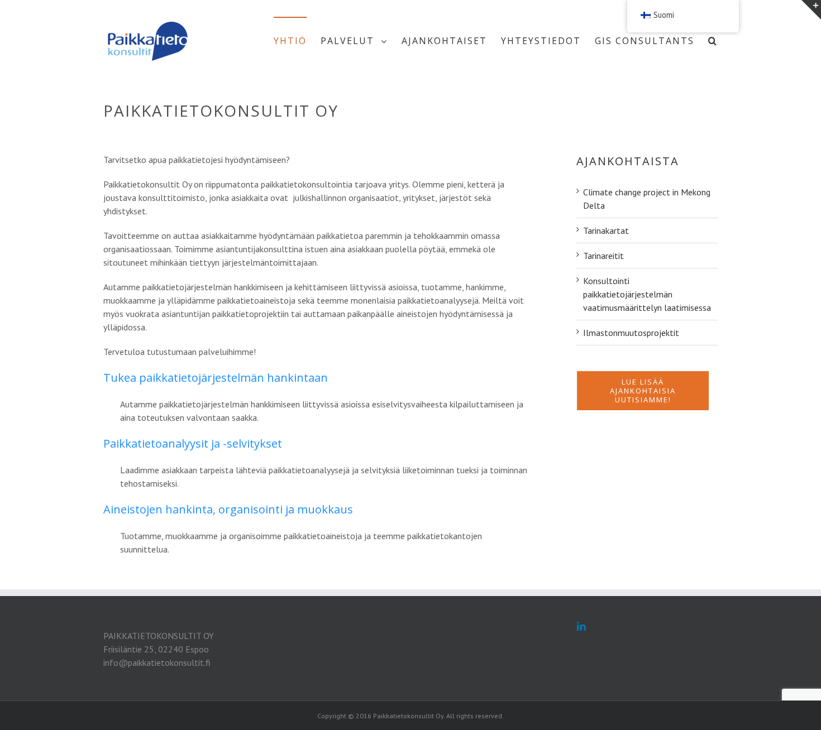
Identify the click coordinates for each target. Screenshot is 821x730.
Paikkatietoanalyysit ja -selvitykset (192, 443)
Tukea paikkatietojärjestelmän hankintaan (215, 377)
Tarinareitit (603, 255)
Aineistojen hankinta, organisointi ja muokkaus (228, 509)
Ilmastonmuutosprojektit (631, 332)
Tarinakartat (606, 230)
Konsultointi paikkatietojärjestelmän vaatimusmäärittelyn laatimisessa (647, 294)
